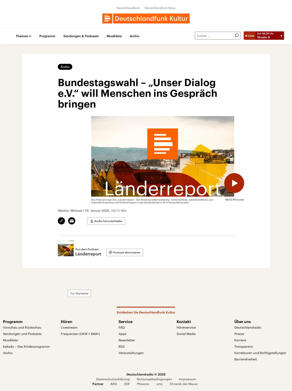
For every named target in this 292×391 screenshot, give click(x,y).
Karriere (240, 340)
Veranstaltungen (131, 353)
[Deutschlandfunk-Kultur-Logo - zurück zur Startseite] (146, 18)
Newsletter (127, 340)
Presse (239, 334)
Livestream (69, 327)
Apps (122, 334)
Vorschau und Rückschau (22, 327)
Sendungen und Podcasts (22, 334)
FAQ (122, 327)
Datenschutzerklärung (113, 379)
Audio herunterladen (108, 221)
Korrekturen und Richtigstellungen (260, 353)
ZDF (127, 384)
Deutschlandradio (247, 327)
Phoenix (143, 384)
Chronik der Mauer (184, 384)
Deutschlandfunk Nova (160, 8)
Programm (47, 36)
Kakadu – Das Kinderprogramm (26, 346)
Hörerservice (186, 327)
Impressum (187, 379)
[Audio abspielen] (234, 183)
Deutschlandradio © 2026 (146, 374)
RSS (122, 346)
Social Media (186, 334)
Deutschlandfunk (128, 8)
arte (159, 384)
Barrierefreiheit (245, 359)
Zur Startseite (79, 293)
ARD (113, 384)
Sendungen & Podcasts (81, 36)
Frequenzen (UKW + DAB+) (80, 334)
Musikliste (114, 36)
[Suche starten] (236, 35)
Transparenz (243, 346)
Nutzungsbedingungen (154, 379)
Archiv (134, 36)
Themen (22, 36)
